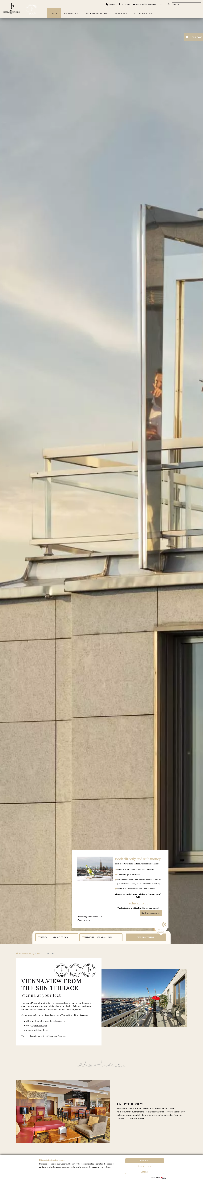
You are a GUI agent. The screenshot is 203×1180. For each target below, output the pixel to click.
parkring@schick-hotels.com (146, 4)
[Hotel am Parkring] (11, 8)
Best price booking (145, 937)
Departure (89, 937)
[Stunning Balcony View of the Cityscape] (144, 997)
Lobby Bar (57, 1021)
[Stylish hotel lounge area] (63, 1111)
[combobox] (56, 937)
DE (161, 4)
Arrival (44, 937)
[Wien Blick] (31, 9)
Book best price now (150, 913)
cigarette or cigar (39, 1025)
